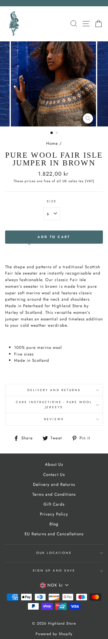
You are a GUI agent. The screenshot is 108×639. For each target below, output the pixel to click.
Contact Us (53, 474)
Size (52, 201)
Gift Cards (54, 504)
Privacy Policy (54, 514)
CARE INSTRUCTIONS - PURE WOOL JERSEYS (54, 404)
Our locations (54, 553)
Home (52, 143)
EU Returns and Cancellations (54, 534)
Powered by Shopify (54, 634)
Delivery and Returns (54, 390)
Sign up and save (54, 570)
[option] (54, 83)
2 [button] (57, 133)
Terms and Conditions (54, 494)
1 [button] (51, 133)
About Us (54, 464)
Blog (54, 524)
